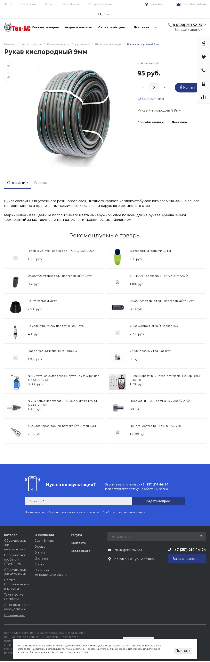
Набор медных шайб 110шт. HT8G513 (52, 350)
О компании (29, 4)
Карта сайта (80, 551)
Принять (183, 651)
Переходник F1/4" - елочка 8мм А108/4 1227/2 (160, 400)
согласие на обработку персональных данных (114, 512)
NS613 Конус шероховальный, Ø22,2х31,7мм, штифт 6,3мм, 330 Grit (62, 403)
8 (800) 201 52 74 (187, 25)
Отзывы (40, 546)
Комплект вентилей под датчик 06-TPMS (56, 325)
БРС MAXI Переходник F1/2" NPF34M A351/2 (159, 275)
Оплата (49, 4)
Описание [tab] (17, 182)
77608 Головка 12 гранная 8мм (150, 350)
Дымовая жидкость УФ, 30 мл (150, 250)
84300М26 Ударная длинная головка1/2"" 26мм (60, 275)
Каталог (10, 535)
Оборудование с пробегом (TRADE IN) (16, 559)
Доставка (179, 122)
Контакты (78, 543)
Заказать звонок (188, 30)
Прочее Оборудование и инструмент (16, 584)
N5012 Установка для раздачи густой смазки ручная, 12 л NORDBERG (64, 378)
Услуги (76, 535)
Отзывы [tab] (41, 183)
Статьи (39, 564)
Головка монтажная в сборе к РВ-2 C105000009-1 (62, 250)
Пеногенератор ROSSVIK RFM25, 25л (155, 425)
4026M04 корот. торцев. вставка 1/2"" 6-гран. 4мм (62, 425)
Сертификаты (71, 4)
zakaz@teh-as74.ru (194, 4)
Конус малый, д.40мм (42, 300)
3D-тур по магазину (101, 4)
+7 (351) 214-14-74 (190, 550)
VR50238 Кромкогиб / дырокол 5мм (154, 325)
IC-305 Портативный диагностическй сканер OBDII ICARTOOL (165, 378)
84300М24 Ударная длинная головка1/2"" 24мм (162, 300)
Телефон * (36, 501)
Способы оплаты (150, 122)
